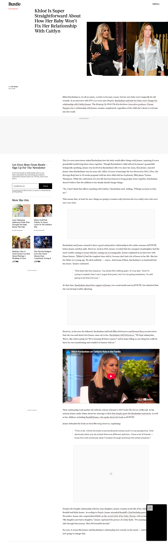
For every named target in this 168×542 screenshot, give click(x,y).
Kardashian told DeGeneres (121, 335)
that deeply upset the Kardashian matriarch (131, 413)
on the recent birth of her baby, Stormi (118, 516)
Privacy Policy (18, 192)
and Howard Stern (136, 331)
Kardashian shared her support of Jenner (92, 285)
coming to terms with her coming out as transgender (98, 252)
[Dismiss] (164, 506)
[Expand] (149, 506)
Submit (45, 186)
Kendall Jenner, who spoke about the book (105, 417)
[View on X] (111, 224)
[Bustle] (15, 4)
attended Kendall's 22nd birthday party (128, 512)
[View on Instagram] (111, 473)
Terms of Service (46, 190)
